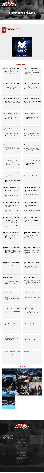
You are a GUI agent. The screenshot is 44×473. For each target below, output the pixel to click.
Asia (26, 435)
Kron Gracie (19, 449)
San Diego (18, 458)
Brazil (18, 439)
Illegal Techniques (20, 445)
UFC (17, 459)
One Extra (21, 452)
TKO (24, 458)
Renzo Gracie (19, 455)
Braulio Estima (24, 438)
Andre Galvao (22, 435)
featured (25, 442)
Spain (22, 458)
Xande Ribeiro (24, 459)
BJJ (26, 436)
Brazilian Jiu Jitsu (24, 439)
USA (20, 459)
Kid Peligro (18, 448)
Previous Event (4, 415)
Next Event (40, 415)
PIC (24, 452)
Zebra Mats (22, 461)
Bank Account (19, 436)
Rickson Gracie (24, 455)
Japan (26, 445)
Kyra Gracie (25, 449)
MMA (17, 452)
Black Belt (19, 438)
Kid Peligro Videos (24, 448)
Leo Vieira (18, 451)
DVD (22, 442)
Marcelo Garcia (24, 451)
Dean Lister (18, 442)
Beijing (24, 436)
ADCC (17, 435)
